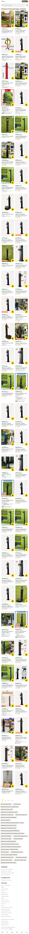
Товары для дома (4, 896)
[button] (27, 5)
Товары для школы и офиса (7, 907)
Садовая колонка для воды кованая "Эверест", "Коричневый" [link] (7, 632)
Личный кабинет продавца (7, 869)
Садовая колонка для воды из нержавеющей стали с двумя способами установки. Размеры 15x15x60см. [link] (21, 686)
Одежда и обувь (4, 894)
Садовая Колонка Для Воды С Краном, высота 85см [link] (21, 266)
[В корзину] (12, 25)
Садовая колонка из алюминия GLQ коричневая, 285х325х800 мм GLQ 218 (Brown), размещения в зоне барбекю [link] (7, 110)
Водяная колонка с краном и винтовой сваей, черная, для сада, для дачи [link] (21, 738)
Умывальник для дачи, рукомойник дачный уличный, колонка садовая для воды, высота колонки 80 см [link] (7, 660)
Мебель (2, 887)
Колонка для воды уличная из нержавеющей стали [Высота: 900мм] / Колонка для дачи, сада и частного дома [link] (7, 31)
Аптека (2, 898)
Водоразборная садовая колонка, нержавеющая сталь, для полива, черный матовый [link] (21, 57)
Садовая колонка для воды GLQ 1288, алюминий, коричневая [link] (7, 711)
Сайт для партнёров (5, 874)
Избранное (16, 932)
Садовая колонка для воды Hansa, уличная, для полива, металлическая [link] (8, 162)
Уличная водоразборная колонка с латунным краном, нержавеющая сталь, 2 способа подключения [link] (20, 31)
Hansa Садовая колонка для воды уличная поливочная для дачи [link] (21, 83)
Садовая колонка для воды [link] (7, 136)
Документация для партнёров (7, 872)
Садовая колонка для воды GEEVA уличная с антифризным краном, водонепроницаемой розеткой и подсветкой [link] (7, 449)
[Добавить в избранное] (13, 11)
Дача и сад (3, 903)
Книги (2, 905)
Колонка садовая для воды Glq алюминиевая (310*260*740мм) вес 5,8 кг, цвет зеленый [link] (21, 394)
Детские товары (4, 914)
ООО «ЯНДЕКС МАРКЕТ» (10, 927)
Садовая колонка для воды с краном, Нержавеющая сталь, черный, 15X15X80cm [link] (21, 291)
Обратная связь (4, 921)
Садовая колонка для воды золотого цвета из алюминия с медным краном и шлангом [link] (21, 317)
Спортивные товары (5, 909)
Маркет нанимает (5, 922)
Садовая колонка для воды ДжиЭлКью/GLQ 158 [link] (7, 791)
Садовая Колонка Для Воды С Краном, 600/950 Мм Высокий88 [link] (7, 530)
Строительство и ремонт (6, 912)
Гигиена (3, 890)
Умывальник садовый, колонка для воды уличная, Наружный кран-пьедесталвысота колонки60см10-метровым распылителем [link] (21, 240)
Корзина (21, 932)
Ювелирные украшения (6, 916)
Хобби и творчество (5, 901)
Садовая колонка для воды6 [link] (6, 475)
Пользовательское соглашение (7, 919)
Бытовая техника (4, 889)
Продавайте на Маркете (6, 871)
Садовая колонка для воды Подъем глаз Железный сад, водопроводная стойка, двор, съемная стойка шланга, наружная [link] (8, 57)
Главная (2, 932)
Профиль (26, 932)
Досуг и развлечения (5, 885)
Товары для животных (6, 910)
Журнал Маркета (4, 924)
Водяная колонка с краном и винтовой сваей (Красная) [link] (7, 83)
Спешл (7, 932)
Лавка (12, 932)
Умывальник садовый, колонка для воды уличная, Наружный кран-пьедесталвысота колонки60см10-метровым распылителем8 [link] (21, 162)
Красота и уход (4, 900)
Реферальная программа (6, 880)
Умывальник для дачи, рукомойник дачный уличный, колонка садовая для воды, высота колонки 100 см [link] (7, 738)
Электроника (4, 892)
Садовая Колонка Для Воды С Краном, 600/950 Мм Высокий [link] (21, 137)
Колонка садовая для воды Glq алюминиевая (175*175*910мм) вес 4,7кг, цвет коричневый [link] (7, 501)
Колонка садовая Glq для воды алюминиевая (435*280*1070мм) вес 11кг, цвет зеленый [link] (21, 632)
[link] (6, 804)
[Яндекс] (11, 929)
